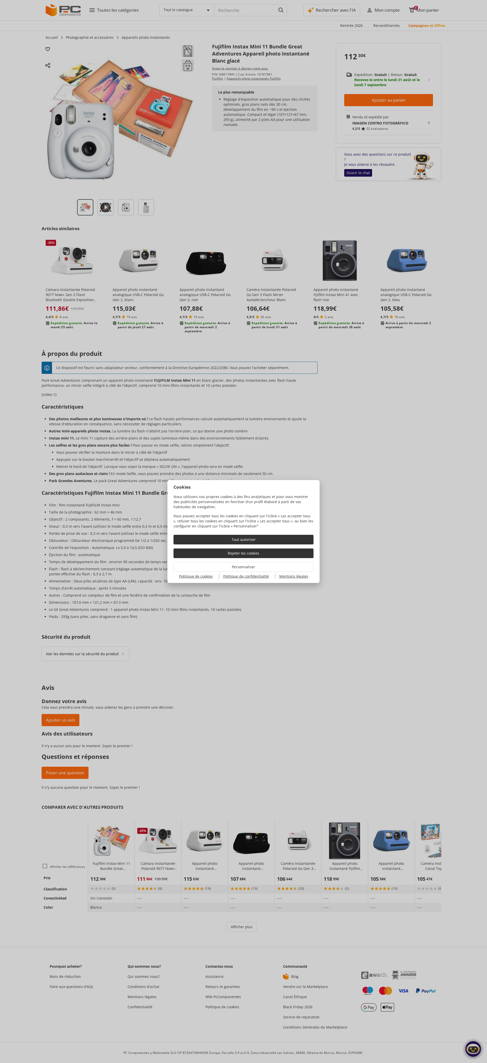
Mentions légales (293, 576)
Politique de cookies (196, 576)
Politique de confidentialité (246, 576)
